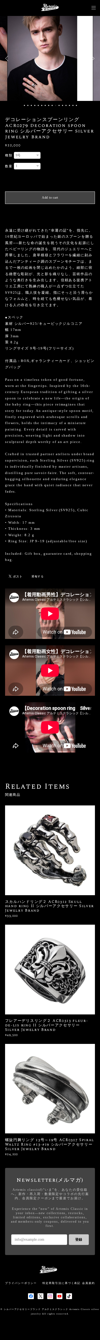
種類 (9, 155)
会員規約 (88, 1283)
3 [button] (31, 105)
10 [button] (55, 105)
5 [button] (38, 105)
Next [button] (92, 58)
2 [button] (28, 105)
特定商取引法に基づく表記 (61, 1283)
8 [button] (48, 105)
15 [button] (73, 105)
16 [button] (76, 105)
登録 (78, 1239)
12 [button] (62, 105)
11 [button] (59, 105)
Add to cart (50, 197)
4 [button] (34, 105)
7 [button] (45, 105)
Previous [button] (8, 58)
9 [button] (52, 105)
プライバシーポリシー (21, 1283)
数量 (9, 166)
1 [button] (24, 105)
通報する (37, 576)
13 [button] (66, 105)
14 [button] (69, 105)
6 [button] (41, 105)
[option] (50, 58)
